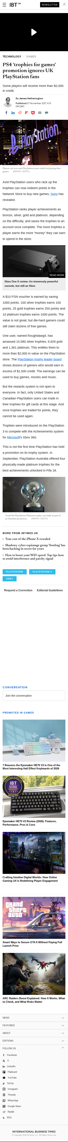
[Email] (40, 113)
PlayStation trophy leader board (40, 359)
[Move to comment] (46, 113)
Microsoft (13, 437)
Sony (54, 194)
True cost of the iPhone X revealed (27, 539)
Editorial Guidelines (50, 590)
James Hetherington (31, 98)
